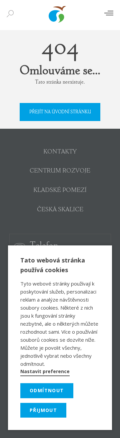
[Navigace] (109, 13)
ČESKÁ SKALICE (60, 210)
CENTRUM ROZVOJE (60, 171)
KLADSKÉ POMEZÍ (60, 191)
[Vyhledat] (12, 14)
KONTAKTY (60, 152)
